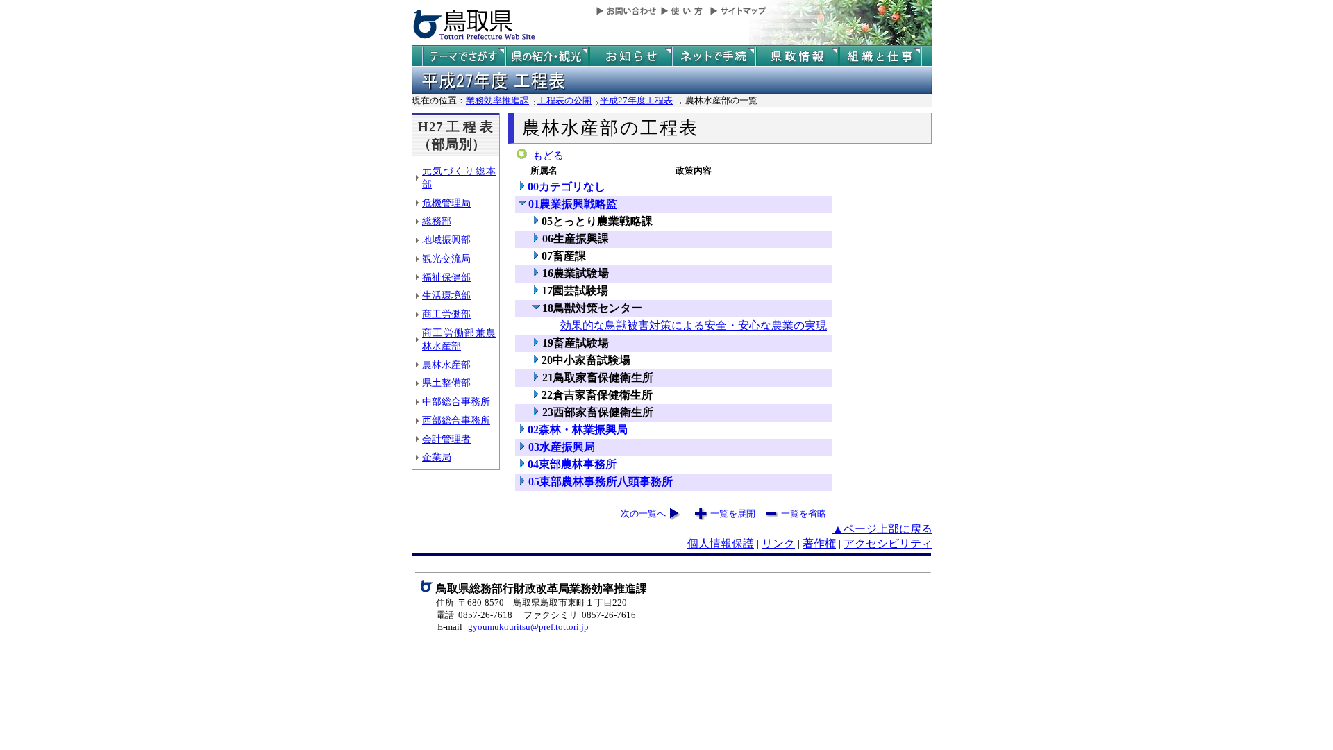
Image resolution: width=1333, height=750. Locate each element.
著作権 (819, 543)
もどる (548, 155)
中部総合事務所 (456, 401)
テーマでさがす (463, 56)
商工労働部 (446, 313)
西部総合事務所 (456, 420)
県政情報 (797, 56)
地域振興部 (446, 239)
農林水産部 (446, 364)
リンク (778, 543)
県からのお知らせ (630, 56)
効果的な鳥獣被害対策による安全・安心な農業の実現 (693, 325)
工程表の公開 (564, 100)
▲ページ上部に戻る (882, 529)
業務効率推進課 (497, 100)
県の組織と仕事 (880, 56)
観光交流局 (446, 258)
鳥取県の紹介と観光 (547, 56)
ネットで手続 (713, 56)
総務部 (436, 220)
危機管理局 (446, 202)
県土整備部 (446, 382)
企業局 (436, 456)
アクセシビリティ (888, 543)
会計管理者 (446, 438)
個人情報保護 (720, 543)
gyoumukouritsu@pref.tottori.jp (528, 627)
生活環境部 (446, 295)
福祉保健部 (446, 277)
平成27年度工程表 (636, 100)
